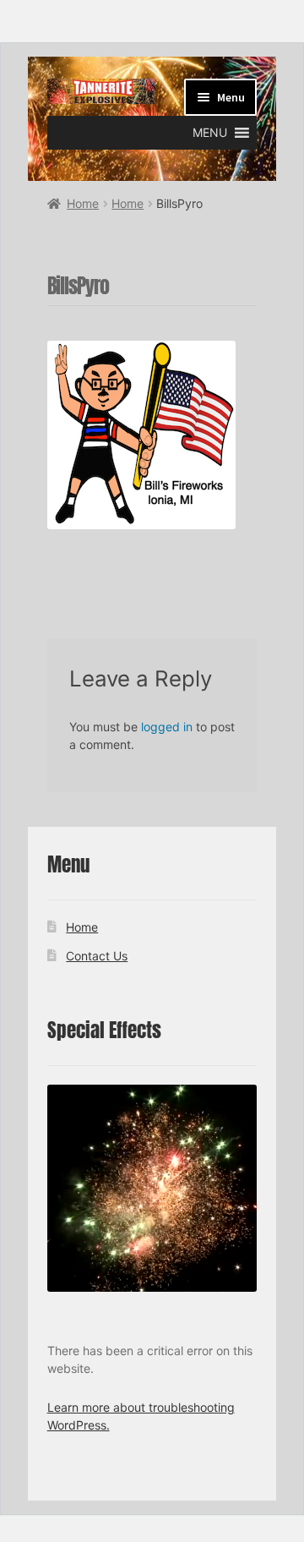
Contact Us (97, 956)
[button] (210, 133)
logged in (167, 726)
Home (83, 203)
